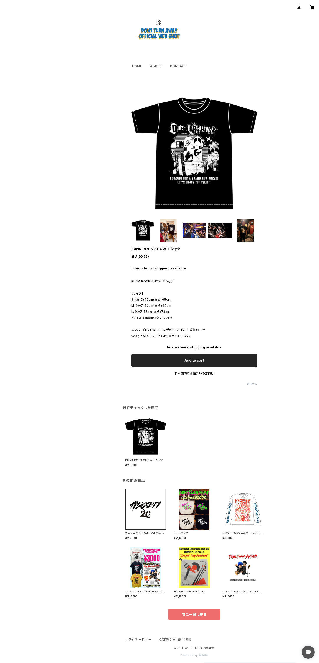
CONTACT (178, 66)
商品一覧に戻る (194, 614)
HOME (137, 66)
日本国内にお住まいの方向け (194, 373)
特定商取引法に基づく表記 (175, 639)
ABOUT (156, 66)
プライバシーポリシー (139, 639)
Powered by (189, 655)
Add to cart (194, 360)
